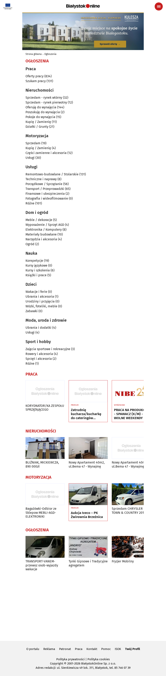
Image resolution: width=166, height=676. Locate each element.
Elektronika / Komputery (44, 229)
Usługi (30, 158)
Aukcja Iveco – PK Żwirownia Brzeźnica (87, 515)
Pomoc (106, 649)
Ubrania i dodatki (38, 328)
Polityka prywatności (70, 659)
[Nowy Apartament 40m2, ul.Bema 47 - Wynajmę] (88, 448)
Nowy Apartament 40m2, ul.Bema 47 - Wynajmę (87, 464)
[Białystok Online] (83, 6)
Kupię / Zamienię (38, 122)
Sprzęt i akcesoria (39, 359)
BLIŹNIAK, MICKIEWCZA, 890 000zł (42, 464)
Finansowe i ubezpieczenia (45, 194)
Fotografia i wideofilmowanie (47, 198)
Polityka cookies (98, 659)
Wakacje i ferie (36, 292)
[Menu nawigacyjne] (159, 6)
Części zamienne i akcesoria (46, 153)
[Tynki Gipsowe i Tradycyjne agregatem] (88, 547)
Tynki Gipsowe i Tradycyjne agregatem (88, 563)
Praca (78, 649)
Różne (30, 203)
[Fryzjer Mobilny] (131, 547)
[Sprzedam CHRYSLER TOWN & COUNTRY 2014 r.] (131, 494)
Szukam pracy (36, 81)
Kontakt (91, 649)
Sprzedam (33, 143)
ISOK (118, 649)
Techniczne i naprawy (41, 179)
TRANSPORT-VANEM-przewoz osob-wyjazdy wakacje (42, 565)
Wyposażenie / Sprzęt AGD (45, 225)
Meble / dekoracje (39, 220)
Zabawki (32, 311)
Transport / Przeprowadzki (45, 189)
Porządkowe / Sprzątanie (44, 184)
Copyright (56, 663)
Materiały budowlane (41, 234)
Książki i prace (36, 275)
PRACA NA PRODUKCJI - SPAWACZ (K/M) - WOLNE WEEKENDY (130, 414)
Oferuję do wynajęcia (41, 107)
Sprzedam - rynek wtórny (44, 97)
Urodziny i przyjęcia (40, 301)
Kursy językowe (36, 265)
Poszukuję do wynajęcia (43, 112)
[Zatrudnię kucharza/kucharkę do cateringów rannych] (88, 391)
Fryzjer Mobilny (123, 561)
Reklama (49, 649)
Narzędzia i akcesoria (41, 239)
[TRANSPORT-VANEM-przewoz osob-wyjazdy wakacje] (45, 547)
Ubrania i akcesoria (40, 296)
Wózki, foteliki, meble (41, 306)
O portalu (32, 649)
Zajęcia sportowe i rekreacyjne (48, 349)
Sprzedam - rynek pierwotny (46, 102)
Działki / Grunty (37, 127)
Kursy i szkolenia (38, 270)
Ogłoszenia (50, 54)
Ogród (30, 244)
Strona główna (34, 54)
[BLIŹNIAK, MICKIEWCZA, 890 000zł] (45, 448)
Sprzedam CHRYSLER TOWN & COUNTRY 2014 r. (130, 510)
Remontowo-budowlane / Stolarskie (52, 174)
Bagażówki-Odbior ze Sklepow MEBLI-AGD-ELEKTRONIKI (41, 512)
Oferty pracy (35, 76)
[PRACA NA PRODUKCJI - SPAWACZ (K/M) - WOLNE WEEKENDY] (131, 391)
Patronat (65, 649)
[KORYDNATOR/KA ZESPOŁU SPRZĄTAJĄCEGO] (45, 391)
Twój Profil (132, 649)
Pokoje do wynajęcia (40, 117)
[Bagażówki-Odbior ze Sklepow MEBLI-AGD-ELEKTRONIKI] (45, 494)
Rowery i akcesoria (39, 354)
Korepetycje (34, 261)
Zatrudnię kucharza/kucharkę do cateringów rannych (86, 414)
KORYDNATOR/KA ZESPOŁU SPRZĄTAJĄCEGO (45, 407)
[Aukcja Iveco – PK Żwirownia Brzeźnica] (88, 494)
